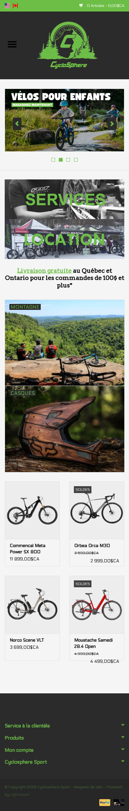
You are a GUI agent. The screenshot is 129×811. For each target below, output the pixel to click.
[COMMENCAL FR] (64, 120)
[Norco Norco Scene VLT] (32, 604)
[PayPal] (104, 802)
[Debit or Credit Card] (117, 802)
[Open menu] (12, 44)
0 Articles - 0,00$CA (105, 5)
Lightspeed (19, 794)
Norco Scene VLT (27, 640)
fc (15, 5)
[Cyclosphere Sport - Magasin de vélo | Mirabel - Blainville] (76, 45)
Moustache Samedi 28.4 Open (93, 643)
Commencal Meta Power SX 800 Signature (27, 549)
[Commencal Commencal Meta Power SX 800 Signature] (32, 510)
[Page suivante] (112, 124)
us (7, 5)
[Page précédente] (17, 124)
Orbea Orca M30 (92, 545)
